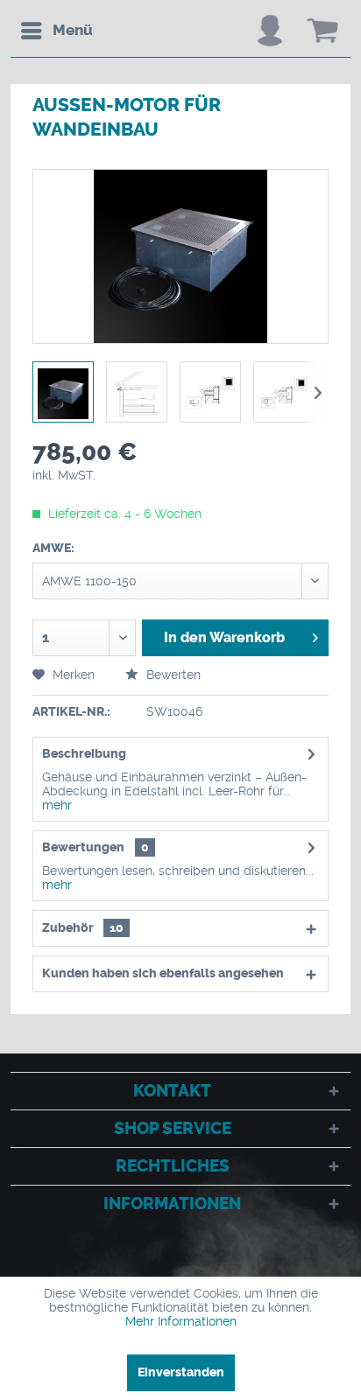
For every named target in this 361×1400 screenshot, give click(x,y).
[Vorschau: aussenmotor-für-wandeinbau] (63, 392)
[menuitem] (56, 30)
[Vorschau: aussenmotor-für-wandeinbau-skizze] (136, 392)
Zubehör (83, 927)
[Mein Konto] (269, 30)
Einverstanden (181, 1372)
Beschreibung (84, 753)
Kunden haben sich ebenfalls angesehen (163, 973)
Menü (73, 29)
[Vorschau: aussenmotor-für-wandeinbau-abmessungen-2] (284, 392)
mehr (57, 805)
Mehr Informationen (181, 1321)
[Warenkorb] (322, 30)
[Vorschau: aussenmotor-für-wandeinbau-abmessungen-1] (210, 392)
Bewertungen (83, 847)
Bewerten (172, 675)
